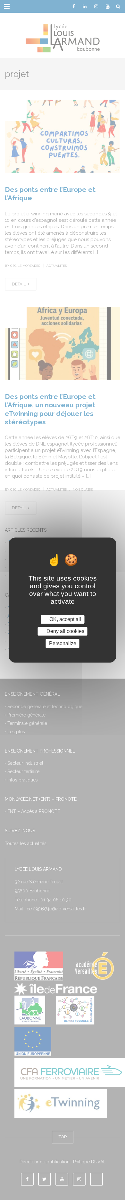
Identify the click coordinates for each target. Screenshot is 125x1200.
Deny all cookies (64, 631)
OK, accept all (64, 619)
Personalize (62, 643)
